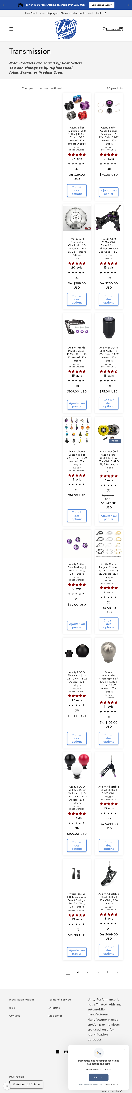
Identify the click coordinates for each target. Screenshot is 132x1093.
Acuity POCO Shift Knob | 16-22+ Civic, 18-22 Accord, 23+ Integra (77, 679)
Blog (12, 1008)
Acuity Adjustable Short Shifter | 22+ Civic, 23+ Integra (109, 898)
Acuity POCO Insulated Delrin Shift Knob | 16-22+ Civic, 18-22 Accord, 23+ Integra (77, 794)
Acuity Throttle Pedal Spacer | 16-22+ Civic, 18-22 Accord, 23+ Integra (77, 354)
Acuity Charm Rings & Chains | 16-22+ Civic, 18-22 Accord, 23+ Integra (109, 571)
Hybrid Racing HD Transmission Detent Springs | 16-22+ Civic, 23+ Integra (77, 900)
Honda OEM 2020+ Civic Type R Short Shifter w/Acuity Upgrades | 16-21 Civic (109, 247)
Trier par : (28, 88)
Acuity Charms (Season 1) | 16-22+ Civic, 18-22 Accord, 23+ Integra (77, 458)
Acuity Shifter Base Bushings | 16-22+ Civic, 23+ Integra (77, 569)
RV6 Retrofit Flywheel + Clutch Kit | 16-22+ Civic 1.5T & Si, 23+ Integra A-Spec (77, 247)
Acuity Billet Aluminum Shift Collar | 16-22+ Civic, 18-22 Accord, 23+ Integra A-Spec (77, 135)
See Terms (85, 5)
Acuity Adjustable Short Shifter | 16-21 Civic (109, 790)
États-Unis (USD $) (24, 1084)
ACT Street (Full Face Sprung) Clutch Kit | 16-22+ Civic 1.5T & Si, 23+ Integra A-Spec (109, 459)
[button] (11, 29)
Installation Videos (22, 1000)
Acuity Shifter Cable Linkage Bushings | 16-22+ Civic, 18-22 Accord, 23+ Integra (109, 135)
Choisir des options (76, 190)
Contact (14, 1016)
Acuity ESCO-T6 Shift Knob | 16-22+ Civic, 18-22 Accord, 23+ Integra (109, 354)
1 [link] (68, 972)
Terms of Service (59, 1000)
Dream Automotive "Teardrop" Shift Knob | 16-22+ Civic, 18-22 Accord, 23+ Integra (108, 682)
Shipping (54, 1008)
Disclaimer (55, 1016)
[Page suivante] (118, 972)
